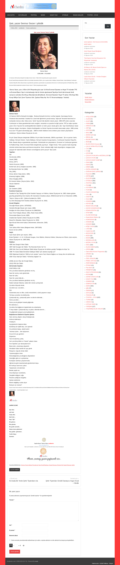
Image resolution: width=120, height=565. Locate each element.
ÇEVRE (88, 153)
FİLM (87, 185)
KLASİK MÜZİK (90, 215)
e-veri (36, 561)
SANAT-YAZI (53, 15)
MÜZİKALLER (90, 240)
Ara (86, 23)
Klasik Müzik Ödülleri (92, 217)
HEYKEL (88, 203)
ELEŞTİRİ (89, 178)
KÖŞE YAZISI (90, 226)
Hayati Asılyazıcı (89, 99)
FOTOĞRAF (89, 187)
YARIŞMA (89, 306)
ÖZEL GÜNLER (90, 258)
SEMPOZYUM (90, 283)
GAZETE (88, 196)
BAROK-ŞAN (90, 135)
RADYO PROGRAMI (92, 272)
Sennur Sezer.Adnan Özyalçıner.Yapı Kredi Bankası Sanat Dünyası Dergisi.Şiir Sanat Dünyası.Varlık (48, 465)
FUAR (88, 190)
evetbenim (21, 28)
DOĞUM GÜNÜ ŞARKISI (93, 171)
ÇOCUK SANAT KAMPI (93, 160)
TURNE (88, 299)
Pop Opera (89, 267)
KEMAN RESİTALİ (91, 210)
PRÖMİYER (89, 270)
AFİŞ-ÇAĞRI (90, 116)
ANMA (88, 123)
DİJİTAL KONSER (91, 169)
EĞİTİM (88, 176)
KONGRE (89, 222)
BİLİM (87, 141)
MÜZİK (43, 15)
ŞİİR (87, 288)
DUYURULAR (22, 15)
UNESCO (89, 302)
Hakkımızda (95, 563)
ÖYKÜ (88, 256)
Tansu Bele (88, 102)
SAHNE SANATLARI (92, 276)
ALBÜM (88, 119)
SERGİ (88, 286)
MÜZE (88, 235)
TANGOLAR (89, 295)
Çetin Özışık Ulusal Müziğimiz (92, 51)
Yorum (11, 500)
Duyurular (89, 174)
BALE (87, 132)
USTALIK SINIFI (91, 304)
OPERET (89, 254)
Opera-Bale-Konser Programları (95, 251)
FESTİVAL (34, 15)
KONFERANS (90, 219)
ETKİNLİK (65, 15)
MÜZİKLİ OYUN (90, 242)
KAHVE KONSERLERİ (93, 208)
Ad (10, 525)
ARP (87, 128)
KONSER (89, 224)
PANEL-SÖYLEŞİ (91, 260)
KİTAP (88, 212)
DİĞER (88, 167)
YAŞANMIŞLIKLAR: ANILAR (94, 309)
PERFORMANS (90, 263)
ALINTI (88, 121)
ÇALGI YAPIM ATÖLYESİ (93, 146)
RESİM (88, 274)
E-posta (12, 530)
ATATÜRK (89, 130)
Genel (88, 199)
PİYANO (88, 265)
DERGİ (88, 164)
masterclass (89, 231)
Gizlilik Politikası (104, 563)
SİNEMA (88, 290)
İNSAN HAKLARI (78, 15)
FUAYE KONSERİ (91, 192)
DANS (88, 162)
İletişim (111, 563)
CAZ (87, 148)
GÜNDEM (89, 201)
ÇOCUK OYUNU (91, 158)
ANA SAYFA (11, 15)
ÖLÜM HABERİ (14, 469)
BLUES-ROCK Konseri (93, 144)
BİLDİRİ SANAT (90, 139)
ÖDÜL (88, 244)
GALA (87, 194)
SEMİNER (89, 281)
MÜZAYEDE (89, 233)
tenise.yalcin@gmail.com (44, 445)
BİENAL (88, 137)
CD (87, 151)
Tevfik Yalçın (88, 97)
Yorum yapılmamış (31, 28)
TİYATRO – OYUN (92, 15)
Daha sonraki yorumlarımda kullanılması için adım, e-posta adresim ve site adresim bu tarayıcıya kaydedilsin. (42, 540)
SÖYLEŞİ (89, 292)
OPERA (88, 249)
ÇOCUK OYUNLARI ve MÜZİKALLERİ (97, 155)
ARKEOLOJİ (89, 125)
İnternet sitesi (13, 535)
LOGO (88, 228)
